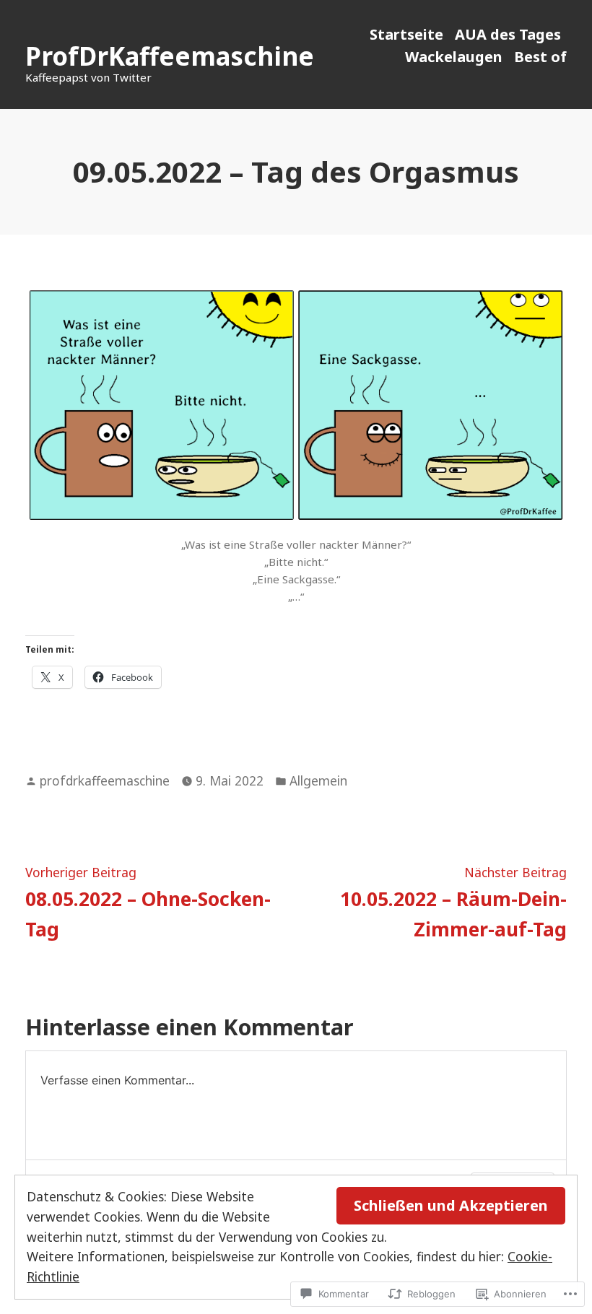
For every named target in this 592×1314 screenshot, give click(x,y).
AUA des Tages (508, 34)
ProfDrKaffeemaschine (169, 56)
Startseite (406, 34)
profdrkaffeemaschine (105, 780)
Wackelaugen (453, 56)
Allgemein (318, 780)
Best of (540, 56)
